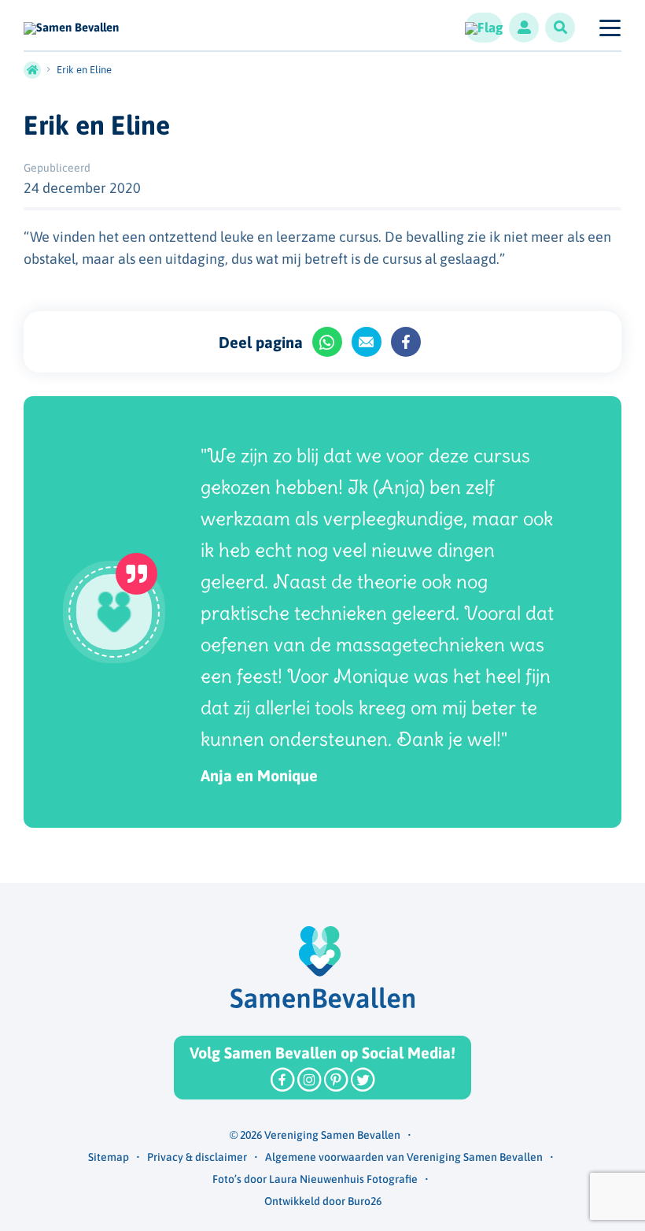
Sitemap (108, 1157)
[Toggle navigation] (609, 27)
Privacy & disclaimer (197, 1157)
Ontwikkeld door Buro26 (322, 1201)
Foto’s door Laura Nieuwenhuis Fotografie (315, 1179)
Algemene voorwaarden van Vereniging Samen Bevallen (404, 1157)
